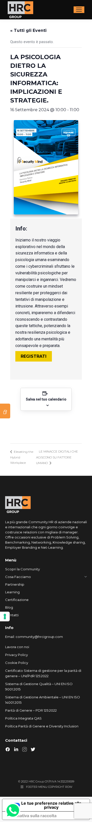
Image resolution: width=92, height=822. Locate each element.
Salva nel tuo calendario (46, 399)
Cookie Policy (16, 663)
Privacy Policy (16, 655)
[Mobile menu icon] (79, 9)
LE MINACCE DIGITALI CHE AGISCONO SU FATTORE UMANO (57, 457)
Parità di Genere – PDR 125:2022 (31, 710)
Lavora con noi (17, 647)
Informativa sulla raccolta (31, 815)
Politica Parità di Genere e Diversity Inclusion (41, 726)
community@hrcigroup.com (39, 637)
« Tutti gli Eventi (28, 30)
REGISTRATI (34, 356)
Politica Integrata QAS (23, 718)
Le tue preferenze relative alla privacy (51, 805)
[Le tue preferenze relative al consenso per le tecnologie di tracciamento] (5, 616)
